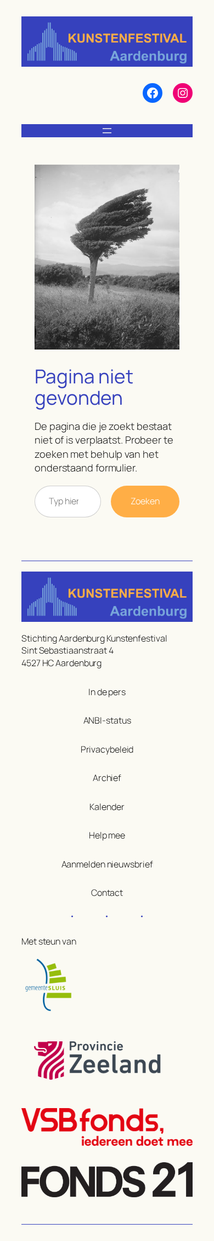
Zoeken (145, 501)
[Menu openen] (107, 130)
